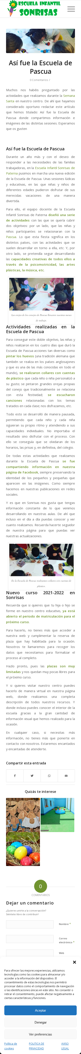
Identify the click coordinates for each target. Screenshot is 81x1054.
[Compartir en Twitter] (32, 776)
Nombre (65, 924)
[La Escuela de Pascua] (23, 815)
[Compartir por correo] (66, 776)
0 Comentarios (39, 80)
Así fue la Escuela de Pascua (40, 67)
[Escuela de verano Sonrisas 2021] (57, 815)
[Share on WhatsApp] (49, 776)
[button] (74, 962)
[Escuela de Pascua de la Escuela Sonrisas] (23, 849)
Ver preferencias (40, 1034)
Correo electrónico (67, 940)
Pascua (11, 237)
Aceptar (40, 1010)
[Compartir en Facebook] (14, 776)
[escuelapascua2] (40, 41)
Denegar (41, 1022)
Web (61, 953)
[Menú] (69, 9)
